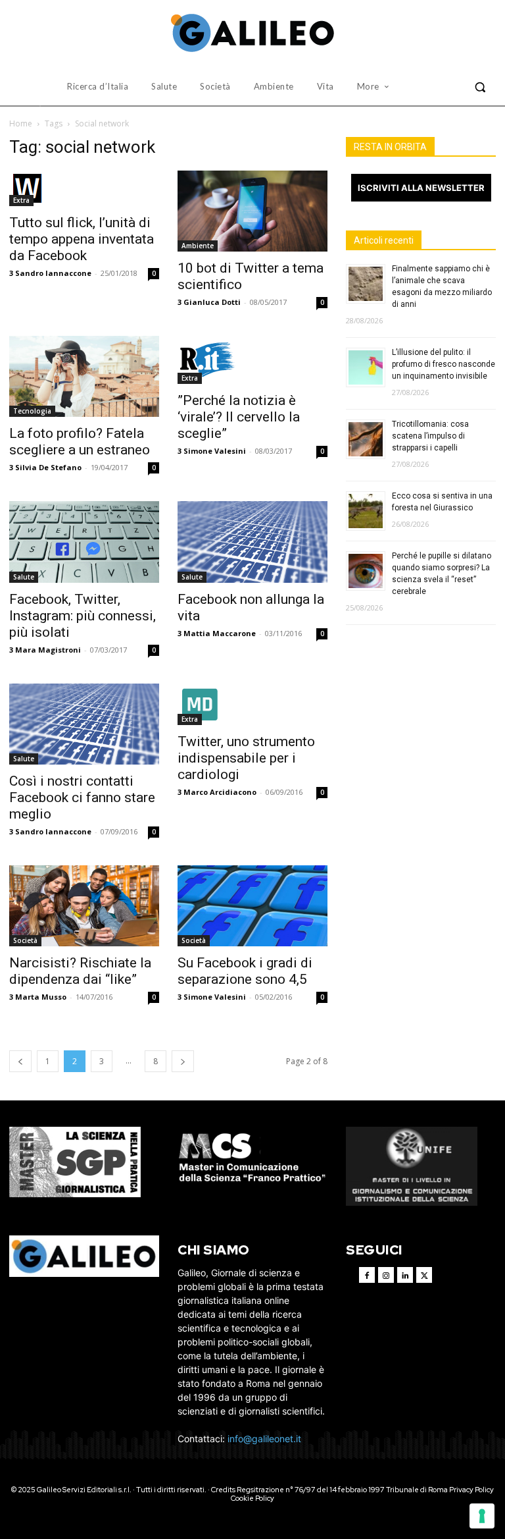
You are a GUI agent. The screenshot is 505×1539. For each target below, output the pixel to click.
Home (20, 123)
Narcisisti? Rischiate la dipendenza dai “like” (80, 971)
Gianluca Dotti (212, 302)
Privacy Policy (471, 1489)
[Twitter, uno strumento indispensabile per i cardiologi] (252, 704)
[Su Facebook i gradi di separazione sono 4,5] (252, 905)
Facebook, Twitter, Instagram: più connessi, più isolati (82, 615)
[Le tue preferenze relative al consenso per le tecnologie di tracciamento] (481, 1515)
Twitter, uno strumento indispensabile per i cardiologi (246, 758)
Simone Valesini (214, 451)
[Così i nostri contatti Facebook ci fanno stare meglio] (84, 724)
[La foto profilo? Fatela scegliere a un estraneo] (84, 376)
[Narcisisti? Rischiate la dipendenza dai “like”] (84, 905)
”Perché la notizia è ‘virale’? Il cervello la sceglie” (239, 416)
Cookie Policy (252, 1498)
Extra (21, 200)
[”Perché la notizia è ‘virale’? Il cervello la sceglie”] (252, 360)
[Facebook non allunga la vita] (252, 541)
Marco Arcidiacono (219, 792)
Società (25, 940)
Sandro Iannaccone (53, 273)
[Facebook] (367, 1275)
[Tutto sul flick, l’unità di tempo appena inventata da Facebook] (84, 188)
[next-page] (183, 1061)
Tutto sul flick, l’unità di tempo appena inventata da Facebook (81, 239)
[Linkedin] (405, 1275)
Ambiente (197, 245)
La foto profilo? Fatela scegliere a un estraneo (79, 441)
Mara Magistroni (48, 650)
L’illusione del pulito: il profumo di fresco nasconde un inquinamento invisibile (443, 364)
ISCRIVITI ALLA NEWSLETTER (421, 187)
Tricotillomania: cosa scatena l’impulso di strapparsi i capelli (430, 435)
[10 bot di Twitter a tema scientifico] (252, 211)
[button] (480, 87)
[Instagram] (386, 1275)
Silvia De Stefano (48, 467)
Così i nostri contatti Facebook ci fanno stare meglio (82, 797)
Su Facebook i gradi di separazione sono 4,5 (245, 971)
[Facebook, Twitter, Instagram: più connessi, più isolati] (84, 541)
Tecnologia (32, 411)
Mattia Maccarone (219, 633)
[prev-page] (20, 1061)
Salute (23, 576)
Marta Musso (40, 997)
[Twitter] (424, 1275)
